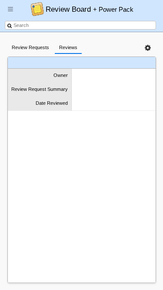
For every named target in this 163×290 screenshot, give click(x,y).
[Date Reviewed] (119, 63)
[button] (10, 12)
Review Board (89, 9)
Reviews (68, 47)
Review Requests (30, 47)
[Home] (35, 8)
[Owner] (30, 63)
